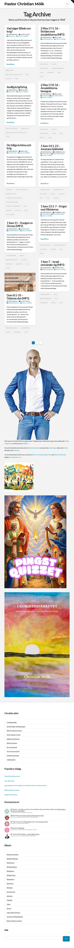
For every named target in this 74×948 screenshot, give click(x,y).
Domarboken (25, 328)
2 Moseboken (44, 64)
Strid (16, 78)
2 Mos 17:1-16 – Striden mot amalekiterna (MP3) (53, 31)
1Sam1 (55, 294)
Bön (56, 298)
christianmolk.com (15, 457)
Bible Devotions (59, 455)
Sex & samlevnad (12, 747)
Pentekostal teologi (13, 755)
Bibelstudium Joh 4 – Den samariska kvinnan (36, 822)
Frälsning (9, 264)
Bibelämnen (10, 871)
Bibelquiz (21, 828)
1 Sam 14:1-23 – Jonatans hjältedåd (52, 147)
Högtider (9, 900)
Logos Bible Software (13, 912)
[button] (67, 4)
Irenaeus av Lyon (11, 194)
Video (8, 904)
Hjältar (52, 194)
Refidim (42, 137)
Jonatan (61, 194)
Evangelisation (58, 189)
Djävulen (24, 260)
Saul (41, 198)
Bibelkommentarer (56, 95)
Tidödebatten (11, 760)
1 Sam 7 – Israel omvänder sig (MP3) (52, 263)
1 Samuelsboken (46, 153)
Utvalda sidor (11, 713)
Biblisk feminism (12, 743)
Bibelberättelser (12, 867)
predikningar (52, 448)
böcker (66, 448)
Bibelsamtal (11, 36)
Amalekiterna (44, 68)
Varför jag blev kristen (13, 735)
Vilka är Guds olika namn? (12, 776)
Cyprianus (9, 189)
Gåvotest (16, 450)
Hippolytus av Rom (22, 189)
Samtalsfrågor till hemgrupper (16, 726)
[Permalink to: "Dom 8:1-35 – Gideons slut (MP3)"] (19, 282)
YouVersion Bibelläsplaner (15, 917)
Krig (27, 74)
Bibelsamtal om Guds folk (14, 74)
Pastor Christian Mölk (24, 4)
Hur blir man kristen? (13, 751)
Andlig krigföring (17, 87)
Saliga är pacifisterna (13, 739)
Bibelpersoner (11, 875)
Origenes (9, 210)
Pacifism (8, 78)
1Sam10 (21, 255)
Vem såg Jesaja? (9, 781)
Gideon (8, 332)
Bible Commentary (38, 455)
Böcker (9, 908)
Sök (66, 938)
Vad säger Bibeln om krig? (19, 30)
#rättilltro (25, 443)
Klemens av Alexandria (13, 206)
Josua (42, 72)
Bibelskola (10, 883)
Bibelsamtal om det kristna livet (16, 132)
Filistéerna (43, 194)
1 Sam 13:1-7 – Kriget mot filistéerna (54, 208)
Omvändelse (44, 302)
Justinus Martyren (12, 202)
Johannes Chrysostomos (14, 198)
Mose (59, 72)
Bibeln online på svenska (14, 730)
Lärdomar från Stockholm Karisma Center (33, 815)
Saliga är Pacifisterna (10, 795)
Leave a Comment (23, 36)
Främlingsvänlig (12, 722)
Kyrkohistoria (12, 153)
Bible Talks (47, 455)
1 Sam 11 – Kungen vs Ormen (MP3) (20, 224)
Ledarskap (50, 72)
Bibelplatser (10, 879)
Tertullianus (10, 214)
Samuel (53, 302)
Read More (11, 64)
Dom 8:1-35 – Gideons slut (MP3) (18, 296)
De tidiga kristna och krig (19, 146)
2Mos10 (54, 64)
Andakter (10, 896)
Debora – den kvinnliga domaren (30, 834)
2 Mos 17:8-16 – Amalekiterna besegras (50, 88)
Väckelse (56, 198)
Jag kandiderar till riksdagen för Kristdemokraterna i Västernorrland (25, 785)
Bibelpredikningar (47, 39)
